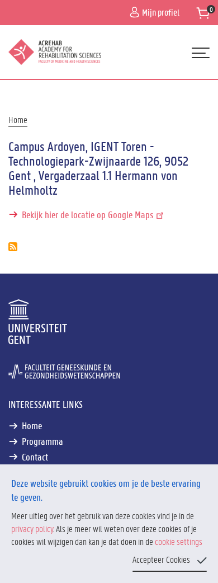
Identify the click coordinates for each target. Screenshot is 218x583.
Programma (42, 441)
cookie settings (178, 541)
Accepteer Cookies (161, 559)
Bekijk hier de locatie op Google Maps (87, 214)
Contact (35, 456)
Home (17, 119)
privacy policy (32, 528)
